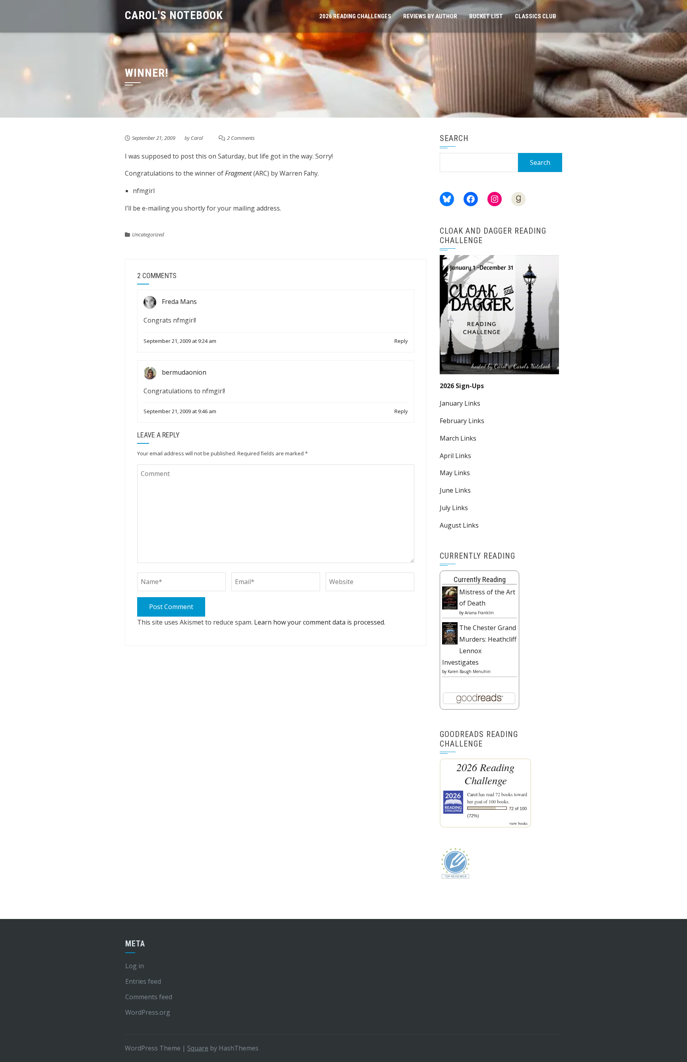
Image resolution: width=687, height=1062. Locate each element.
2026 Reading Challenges (355, 16)
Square (197, 1048)
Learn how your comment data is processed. (319, 622)
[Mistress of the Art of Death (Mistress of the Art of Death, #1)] (450, 597)
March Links (458, 438)
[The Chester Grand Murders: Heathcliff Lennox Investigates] (450, 632)
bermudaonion (184, 372)
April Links (455, 455)
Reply (401, 340)
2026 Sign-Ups (462, 385)
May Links (455, 472)
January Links (460, 403)
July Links (454, 507)
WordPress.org (147, 1012)
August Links (459, 525)
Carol (197, 137)
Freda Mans (179, 302)
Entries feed (143, 981)
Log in (134, 965)
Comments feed (148, 996)
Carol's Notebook (174, 15)
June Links (455, 490)
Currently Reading (480, 579)
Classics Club (535, 16)
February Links (462, 420)
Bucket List (486, 16)
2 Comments (241, 137)
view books (518, 823)
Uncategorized (148, 234)
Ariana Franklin (479, 612)
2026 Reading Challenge (485, 773)
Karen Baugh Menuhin (469, 671)
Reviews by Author (430, 16)
